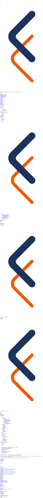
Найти (1, 497)
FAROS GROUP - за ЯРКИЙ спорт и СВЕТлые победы (6, 470)
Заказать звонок (5, 440)
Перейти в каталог (4, 449)
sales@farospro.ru (2, 116)
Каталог (4, 418)
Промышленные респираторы (2, 460)
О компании (4, 425)
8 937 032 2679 (2, 104)
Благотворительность (2, 485)
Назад (4, 417)
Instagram (3, 114)
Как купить (4, 430)
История (1, 484)
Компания (1, 482)
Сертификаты (1, 488)
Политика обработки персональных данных (5, 489)
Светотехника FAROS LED (3, 481)
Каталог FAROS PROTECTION (4, 480)
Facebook (3, 113)
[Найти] (0, 93)
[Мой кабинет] (0, 411)
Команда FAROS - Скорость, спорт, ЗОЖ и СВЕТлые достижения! (8, 471)
